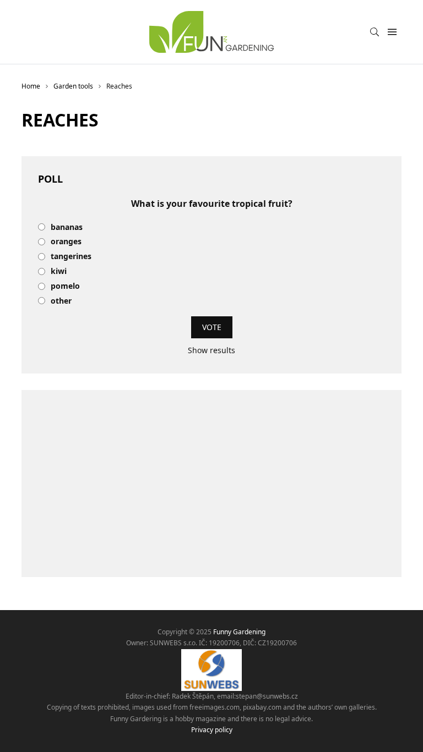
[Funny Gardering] (211, 32)
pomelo (65, 286)
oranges (66, 241)
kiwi (59, 271)
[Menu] (392, 32)
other (61, 301)
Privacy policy (211, 729)
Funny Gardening (239, 631)
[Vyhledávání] (374, 32)
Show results (211, 350)
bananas (67, 227)
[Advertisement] (211, 484)
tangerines (71, 256)
